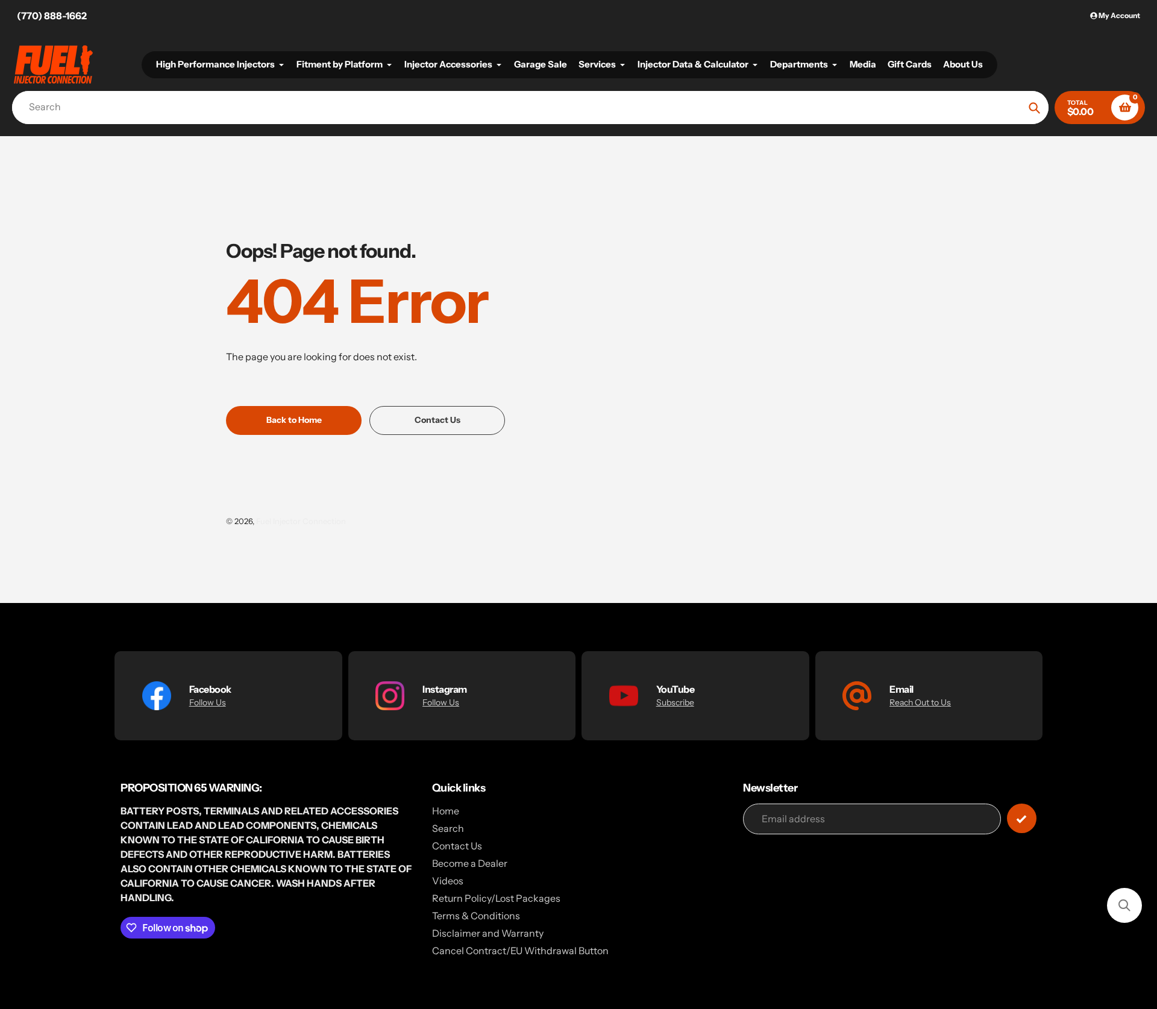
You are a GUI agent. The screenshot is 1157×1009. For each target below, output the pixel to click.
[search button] (1034, 107)
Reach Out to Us (920, 702)
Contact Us (457, 846)
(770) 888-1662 (52, 16)
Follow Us (207, 702)
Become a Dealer (469, 863)
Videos (447, 881)
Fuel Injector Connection (301, 521)
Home (445, 811)
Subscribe (675, 702)
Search (448, 828)
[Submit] (1021, 818)
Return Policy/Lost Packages (496, 898)
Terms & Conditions (476, 916)
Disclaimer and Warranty (488, 933)
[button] (1124, 905)
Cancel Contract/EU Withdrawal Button (520, 951)
